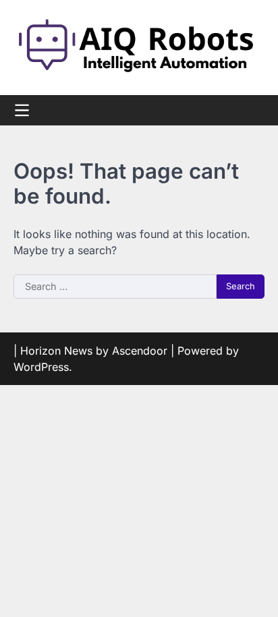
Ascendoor (139, 350)
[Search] (254, 110)
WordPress (41, 367)
